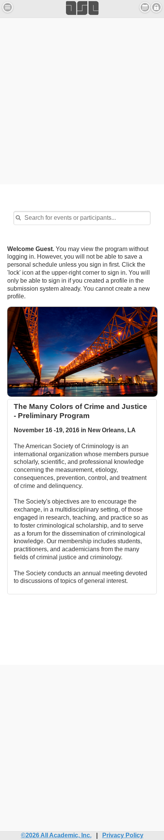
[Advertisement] (82, 100)
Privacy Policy (122, 835)
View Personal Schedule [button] (145, 7)
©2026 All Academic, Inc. (56, 835)
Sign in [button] (156, 7)
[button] (7, 7)
